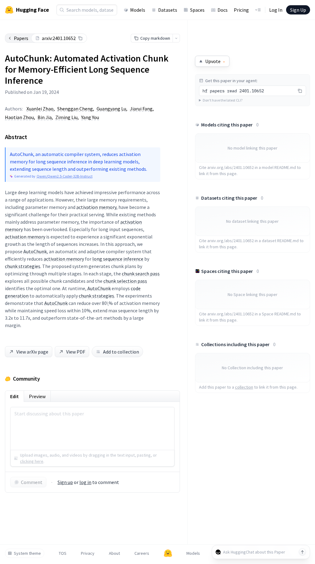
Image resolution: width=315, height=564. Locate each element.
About (114, 553)
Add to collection (121, 352)
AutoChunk (35, 251)
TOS (62, 553)
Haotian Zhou (19, 117)
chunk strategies (22, 266)
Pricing (241, 10)
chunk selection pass (125, 281)
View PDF (75, 352)
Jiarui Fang (141, 109)
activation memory (96, 207)
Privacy (87, 553)
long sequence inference (117, 259)
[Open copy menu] (176, 38)
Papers (21, 38)
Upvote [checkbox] (215, 61)
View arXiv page (32, 352)
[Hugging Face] (168, 553)
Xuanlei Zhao (40, 109)
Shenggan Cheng (75, 109)
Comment (31, 482)
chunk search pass (141, 273)
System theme (27, 553)
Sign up (65, 482)
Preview (37, 396)
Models (137, 10)
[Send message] (302, 552)
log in (85, 482)
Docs (222, 10)
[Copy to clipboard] (80, 38)
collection (244, 387)
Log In (275, 10)
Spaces (197, 10)
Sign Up (298, 10)
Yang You (90, 117)
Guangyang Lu (111, 109)
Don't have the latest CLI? (222, 100)
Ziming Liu (66, 117)
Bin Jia (45, 117)
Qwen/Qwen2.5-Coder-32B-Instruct (65, 176)
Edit (14, 396)
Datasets (167, 10)
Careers (141, 553)
